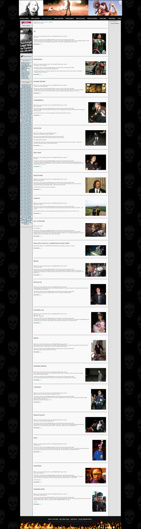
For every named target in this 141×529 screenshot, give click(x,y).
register (28, 25)
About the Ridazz (92, 18)
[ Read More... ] (37, 44)
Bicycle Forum (80, 18)
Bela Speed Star (25, 117)
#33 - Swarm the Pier (26, 115)
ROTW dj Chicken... (26, 62)
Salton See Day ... (25, 72)
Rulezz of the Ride (53, 519)
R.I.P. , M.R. (24, 70)
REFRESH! (23, 69)
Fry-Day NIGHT (28, 114)
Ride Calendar (35, 18)
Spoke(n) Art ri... (25, 75)
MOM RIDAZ (24, 67)
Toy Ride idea (24, 76)
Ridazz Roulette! (27, 56)
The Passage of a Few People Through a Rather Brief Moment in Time (26, 87)
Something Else (25, 84)
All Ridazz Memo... (25, 78)
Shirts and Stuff (58, 18)
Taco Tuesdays (25, 119)
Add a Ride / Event (64, 519)
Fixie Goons (26, 215)
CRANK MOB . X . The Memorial (26, 218)
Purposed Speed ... (26, 71)
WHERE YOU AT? (25, 68)
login (24, 25)
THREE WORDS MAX (26, 66)
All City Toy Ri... (25, 77)
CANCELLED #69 (25, 74)
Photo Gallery (70, 18)
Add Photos (112, 18)
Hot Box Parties (25, 116)
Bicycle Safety (24, 18)
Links (119, 18)
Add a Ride (103, 18)
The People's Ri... (25, 63)
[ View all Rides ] (115, 23)
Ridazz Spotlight (47, 18)
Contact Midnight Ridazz (85, 519)
